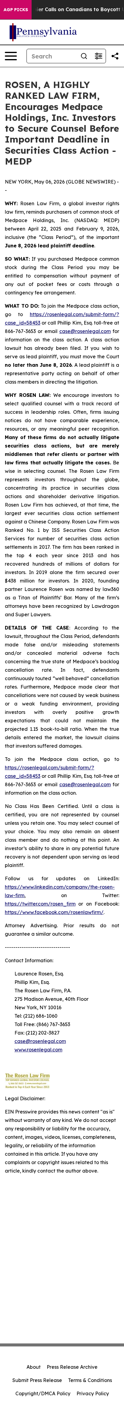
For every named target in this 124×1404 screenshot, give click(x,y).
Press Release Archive (72, 1367)
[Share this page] (115, 56)
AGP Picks (16, 9)
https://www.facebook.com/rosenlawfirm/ (54, 912)
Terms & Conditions (90, 1380)
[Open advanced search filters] (98, 56)
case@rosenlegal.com (85, 331)
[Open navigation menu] (11, 56)
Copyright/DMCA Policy (42, 1393)
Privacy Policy (92, 1393)
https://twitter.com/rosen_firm (40, 904)
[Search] (84, 56)
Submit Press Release (37, 1380)
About (33, 1367)
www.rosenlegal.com (38, 1050)
